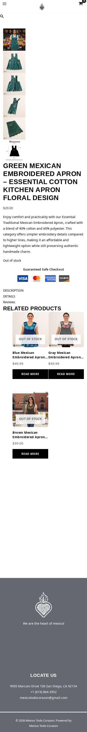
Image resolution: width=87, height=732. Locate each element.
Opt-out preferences (43, 644)
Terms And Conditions (43, 655)
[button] (2, 16)
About (43, 638)
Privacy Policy (44, 650)
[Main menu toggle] (4, 4)
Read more (30, 374)
